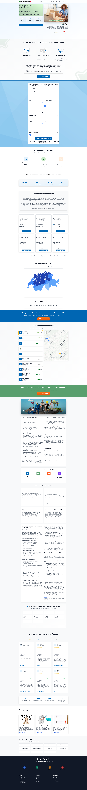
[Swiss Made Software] (65, 32)
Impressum (38, 780)
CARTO (67, 360)
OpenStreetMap (60, 360)
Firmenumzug (62, 744)
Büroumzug (50, 748)
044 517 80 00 (22, 777)
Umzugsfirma (46, 1)
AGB (36, 783)
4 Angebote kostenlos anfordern (43, 138)
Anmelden (64, 1)
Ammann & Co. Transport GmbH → (25, 691)
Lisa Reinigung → (22, 665)
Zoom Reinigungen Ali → (40, 691)
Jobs (59, 1)
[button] (60, 353)
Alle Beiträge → (65, 710)
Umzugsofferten (37, 744)
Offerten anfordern (43, 76)
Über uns (37, 777)
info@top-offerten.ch (23, 778)
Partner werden (55, 777)
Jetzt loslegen (30, 25)
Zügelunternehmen (24, 748)
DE (67, 1)
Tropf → (55, 691)
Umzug (24, 744)
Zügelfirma (50, 744)
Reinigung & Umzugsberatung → (59, 665)
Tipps (41, 1)
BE (26, 36)
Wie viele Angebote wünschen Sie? (43, 129)
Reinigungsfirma (53, 1)
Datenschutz (38, 781)
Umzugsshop (55, 778)
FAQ (36, 778)
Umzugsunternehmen (37, 748)
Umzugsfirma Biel (31, 36)
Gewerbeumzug (63, 748)
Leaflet (56, 360)
